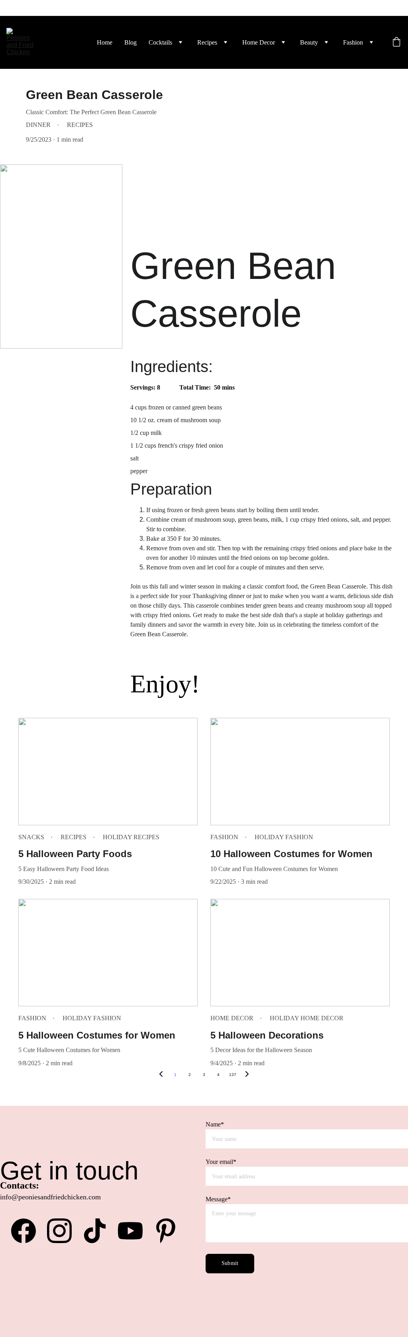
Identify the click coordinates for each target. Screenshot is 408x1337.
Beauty (309, 42)
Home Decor (258, 42)
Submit (230, 1263)
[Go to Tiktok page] (98, 1230)
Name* (215, 1124)
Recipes (207, 42)
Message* (218, 1199)
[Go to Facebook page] (27, 1230)
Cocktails (160, 42)
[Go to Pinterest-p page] (165, 1230)
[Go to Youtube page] (134, 1230)
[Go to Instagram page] (63, 1230)
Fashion (353, 42)
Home (104, 42)
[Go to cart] (396, 43)
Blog (130, 42)
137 (232, 1074)
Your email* (221, 1161)
